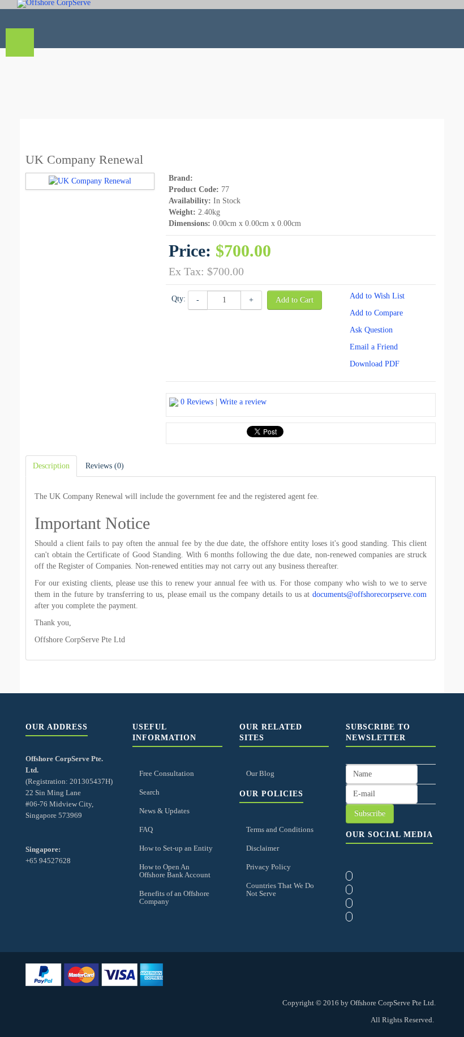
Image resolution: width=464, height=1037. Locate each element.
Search (149, 792)
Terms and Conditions (279, 829)
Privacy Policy (268, 867)
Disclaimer (262, 848)
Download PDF (374, 364)
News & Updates (164, 810)
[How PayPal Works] (94, 974)
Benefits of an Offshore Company (174, 897)
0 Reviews (197, 402)
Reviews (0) (104, 466)
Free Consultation (166, 773)
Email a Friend (374, 347)
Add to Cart (294, 300)
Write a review (243, 402)
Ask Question (371, 330)
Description (51, 466)
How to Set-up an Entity (176, 848)
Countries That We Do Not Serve (280, 889)
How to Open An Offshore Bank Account (174, 871)
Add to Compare (376, 313)
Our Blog (260, 773)
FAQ (146, 829)
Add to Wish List (377, 296)
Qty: (178, 299)
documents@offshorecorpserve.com (369, 594)
